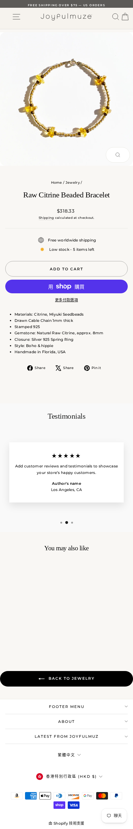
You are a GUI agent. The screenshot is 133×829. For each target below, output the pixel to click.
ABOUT (66, 721)
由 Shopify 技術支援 (66, 823)
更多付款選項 (66, 300)
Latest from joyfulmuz (67, 736)
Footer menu (66, 706)
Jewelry (73, 182)
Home (56, 182)
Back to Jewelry (71, 678)
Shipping (46, 218)
